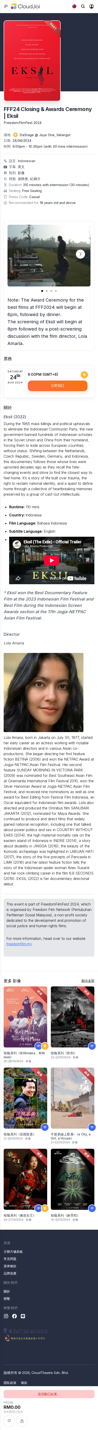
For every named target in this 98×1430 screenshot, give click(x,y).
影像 (21, 173)
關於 (7, 1291)
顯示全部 (88, 981)
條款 (24, 1383)
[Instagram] (6, 1316)
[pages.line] (23, 1316)
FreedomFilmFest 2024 (23, 123)
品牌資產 (10, 1273)
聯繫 (7, 1298)
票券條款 (10, 1266)
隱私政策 (10, 1383)
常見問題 (10, 1259)
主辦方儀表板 (13, 1251)
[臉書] (14, 1316)
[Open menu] (6, 6)
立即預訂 (57, 385)
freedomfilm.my (19, 944)
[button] (80, 254)
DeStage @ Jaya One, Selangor (45, 135)
